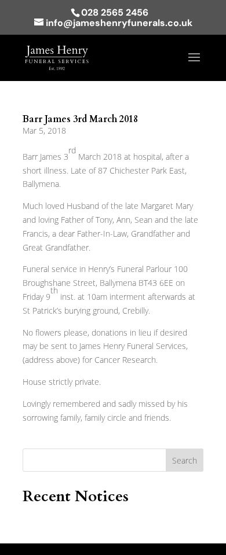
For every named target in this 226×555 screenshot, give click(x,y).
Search (184, 460)
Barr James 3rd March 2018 (80, 119)
